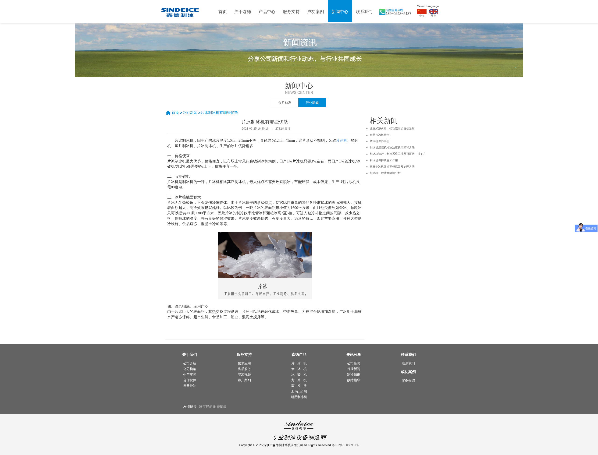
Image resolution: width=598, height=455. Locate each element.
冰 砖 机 (299, 374)
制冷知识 (353, 374)
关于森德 (242, 11)
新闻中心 (339, 11)
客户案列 (244, 380)
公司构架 (189, 369)
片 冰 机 (299, 363)
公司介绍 (189, 363)
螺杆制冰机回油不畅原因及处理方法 (392, 166)
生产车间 (189, 374)
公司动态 (284, 103)
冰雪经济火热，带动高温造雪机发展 (392, 128)
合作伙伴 (189, 380)
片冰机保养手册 (379, 141)
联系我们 (364, 11)
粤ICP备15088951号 (345, 445)
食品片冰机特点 (379, 135)
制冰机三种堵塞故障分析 (385, 173)
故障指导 (353, 380)
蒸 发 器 (299, 386)
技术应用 (244, 363)
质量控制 (189, 386)
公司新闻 (189, 113)
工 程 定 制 (299, 391)
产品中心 (267, 11)
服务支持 (291, 11)
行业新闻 (312, 103)
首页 (222, 11)
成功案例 (315, 11)
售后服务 (244, 369)
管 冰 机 (299, 369)
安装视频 (244, 374)
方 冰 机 (299, 380)
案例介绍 (408, 380)
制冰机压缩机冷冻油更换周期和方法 (392, 147)
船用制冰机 (299, 397)
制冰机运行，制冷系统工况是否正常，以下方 (398, 153)
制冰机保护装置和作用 (384, 160)
